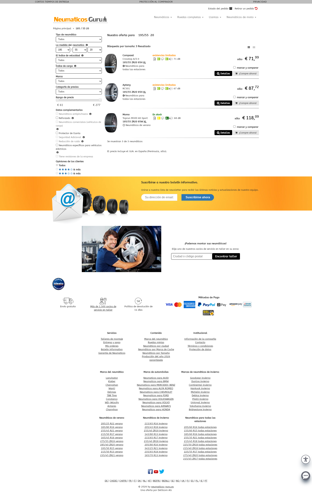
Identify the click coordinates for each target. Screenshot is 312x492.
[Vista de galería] (254, 47)
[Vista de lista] (248, 47)
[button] (305, 459)
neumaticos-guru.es (162, 486)
